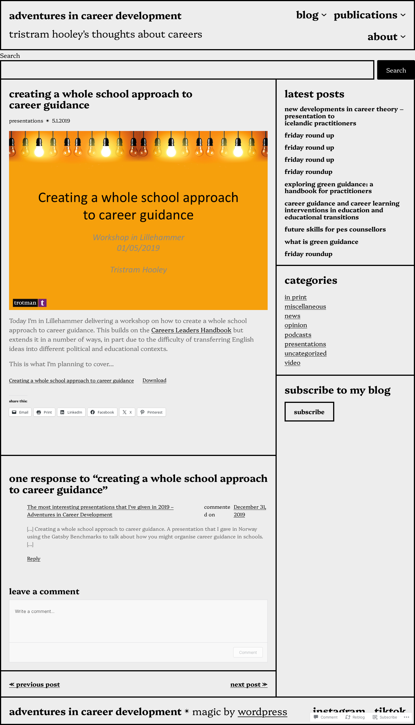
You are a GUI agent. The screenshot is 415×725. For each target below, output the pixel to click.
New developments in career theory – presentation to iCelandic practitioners (344, 115)
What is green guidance (322, 241)
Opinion (296, 324)
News (292, 315)
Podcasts (298, 334)
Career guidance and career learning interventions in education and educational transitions (342, 210)
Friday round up (309, 135)
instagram (339, 710)
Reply (33, 558)
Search (10, 55)
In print (296, 296)
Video (292, 362)
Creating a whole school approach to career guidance (71, 379)
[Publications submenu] (403, 14)
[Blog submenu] (324, 14)
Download (154, 379)
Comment (248, 652)
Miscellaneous (305, 306)
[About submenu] (403, 36)
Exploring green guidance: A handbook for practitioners (329, 187)
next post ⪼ (249, 684)
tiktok (390, 710)
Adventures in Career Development (95, 15)
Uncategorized (306, 352)
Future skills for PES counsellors (335, 229)
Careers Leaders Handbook (191, 329)
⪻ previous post (34, 684)
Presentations (26, 120)
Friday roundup (309, 171)
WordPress (262, 711)
